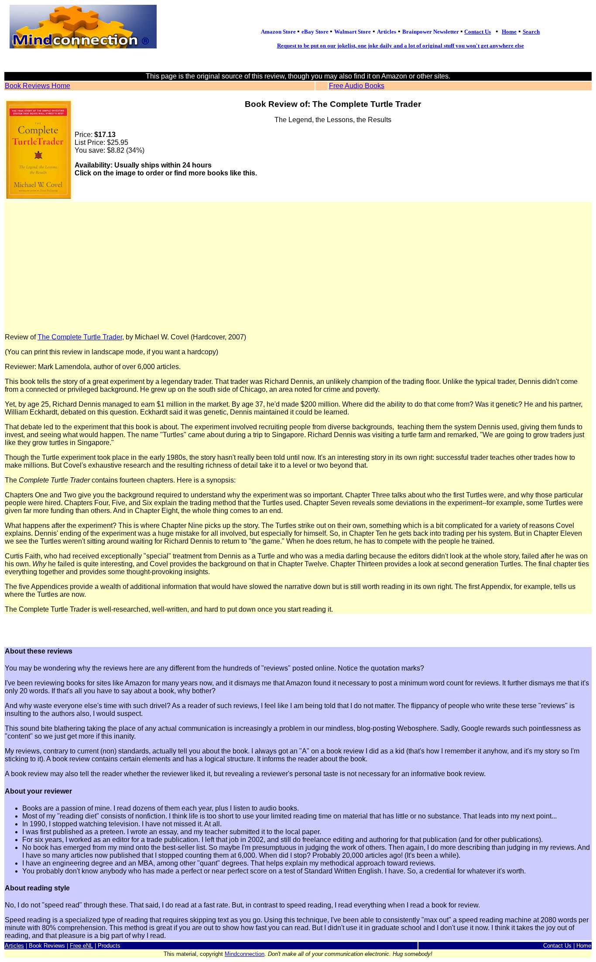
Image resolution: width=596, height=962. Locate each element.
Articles (14, 945)
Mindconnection (244, 954)
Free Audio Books (356, 85)
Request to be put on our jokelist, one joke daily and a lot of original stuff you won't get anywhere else (400, 45)
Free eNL (81, 945)
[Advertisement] (298, 268)
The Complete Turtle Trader (80, 337)
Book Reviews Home (37, 85)
